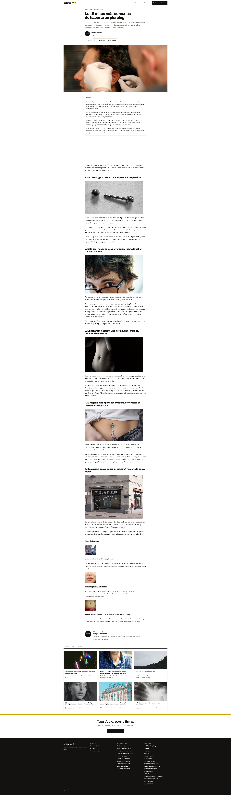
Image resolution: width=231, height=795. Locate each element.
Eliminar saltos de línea (123, 761)
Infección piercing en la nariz (96, 587)
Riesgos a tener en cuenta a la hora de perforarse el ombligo (108, 614)
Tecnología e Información (151, 778)
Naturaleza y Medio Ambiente (152, 766)
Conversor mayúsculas (123, 758)
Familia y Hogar (148, 758)
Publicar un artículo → (116, 731)
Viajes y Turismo (148, 783)
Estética (101, 9)
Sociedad (146, 773)
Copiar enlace (112, 40)
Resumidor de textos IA (123, 768)
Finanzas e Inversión (149, 761)
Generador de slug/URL (123, 763)
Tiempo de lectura (122, 756)
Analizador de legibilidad (124, 748)
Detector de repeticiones (124, 751)
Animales (146, 748)
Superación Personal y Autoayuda (153, 776)
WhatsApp (102, 40)
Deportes (146, 753)
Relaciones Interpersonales (151, 768)
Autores (92, 748)
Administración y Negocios (151, 746)
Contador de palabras (123, 746)
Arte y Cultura (147, 751)
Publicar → (159, 3)
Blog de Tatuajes (96, 32)
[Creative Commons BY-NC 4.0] (64, 790)
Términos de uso (95, 751)
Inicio (86, 9)
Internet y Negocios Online (151, 763)
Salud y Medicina (93, 9)
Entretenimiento (148, 756)
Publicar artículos (95, 746)
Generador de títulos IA (123, 766)
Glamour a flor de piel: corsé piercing (99, 559)
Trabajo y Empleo (148, 781)
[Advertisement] (115, 151)
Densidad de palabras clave (125, 753)
